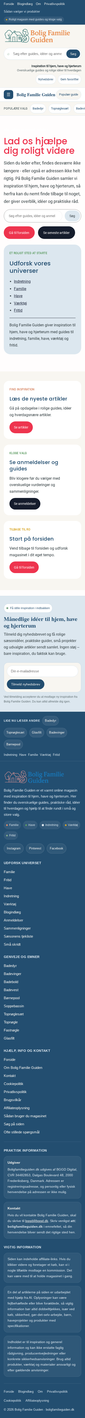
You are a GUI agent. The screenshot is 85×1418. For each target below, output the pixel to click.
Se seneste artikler (56, 233)
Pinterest (35, 848)
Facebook (56, 848)
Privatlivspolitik (54, 4)
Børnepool (13, 744)
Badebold (11, 982)
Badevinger (56, 732)
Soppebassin (14, 1006)
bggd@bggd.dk (36, 1221)
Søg (73, 54)
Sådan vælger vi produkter (22, 11)
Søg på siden (14, 1124)
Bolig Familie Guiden (36, 94)
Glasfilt (37, 732)
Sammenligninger (17, 928)
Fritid (18, 310)
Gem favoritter (69, 79)
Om (38, 4)
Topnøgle (11, 1022)
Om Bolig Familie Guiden (23, 1068)
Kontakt (10, 1076)
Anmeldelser (13, 920)
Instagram (14, 848)
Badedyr (38, 108)
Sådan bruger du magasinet (25, 1116)
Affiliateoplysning (17, 1108)
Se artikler (21, 427)
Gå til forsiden (19, 233)
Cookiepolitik (13, 1084)
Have (18, 296)
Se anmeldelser (25, 504)
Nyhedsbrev (45, 79)
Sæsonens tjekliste (18, 936)
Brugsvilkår (12, 1100)
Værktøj (20, 303)
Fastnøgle (11, 1030)
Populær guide (68, 94)
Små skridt (12, 944)
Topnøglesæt (59, 108)
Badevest (11, 990)
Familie (20, 289)
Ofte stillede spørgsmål (21, 1132)
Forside (9, 4)
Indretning (22, 281)
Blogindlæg (25, 4)
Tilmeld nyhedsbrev (25, 684)
